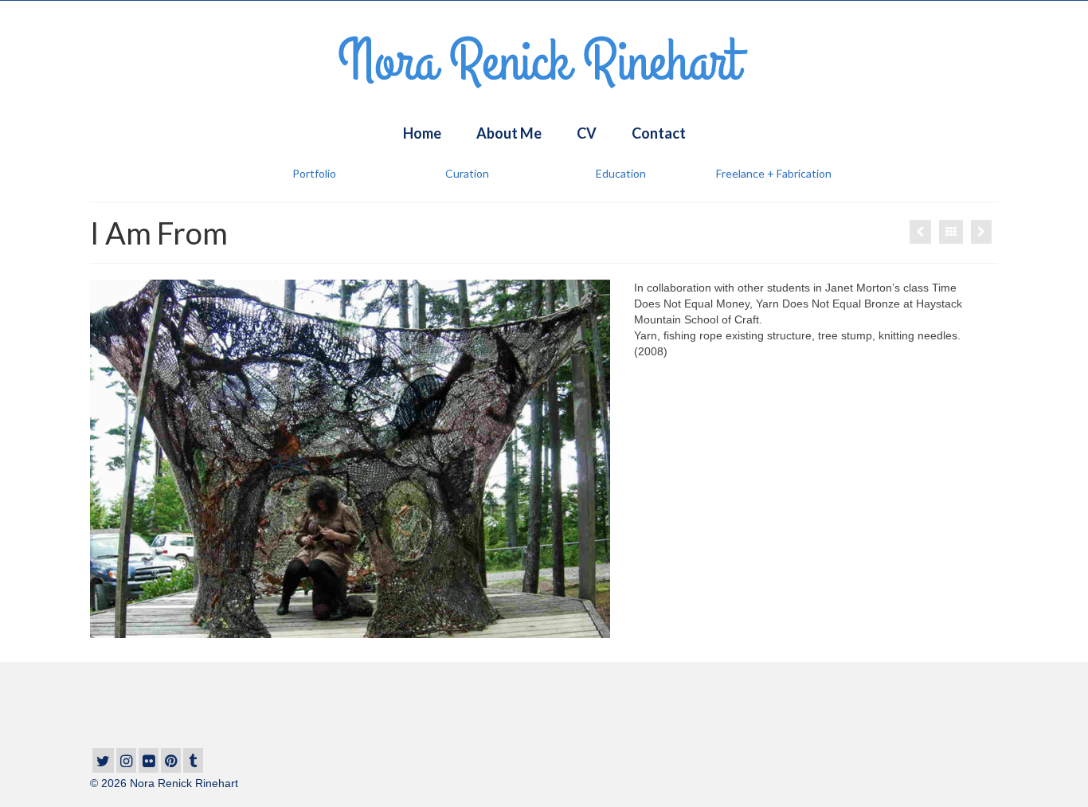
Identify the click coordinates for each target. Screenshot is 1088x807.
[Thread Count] (981, 232)
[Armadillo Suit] (920, 232)
